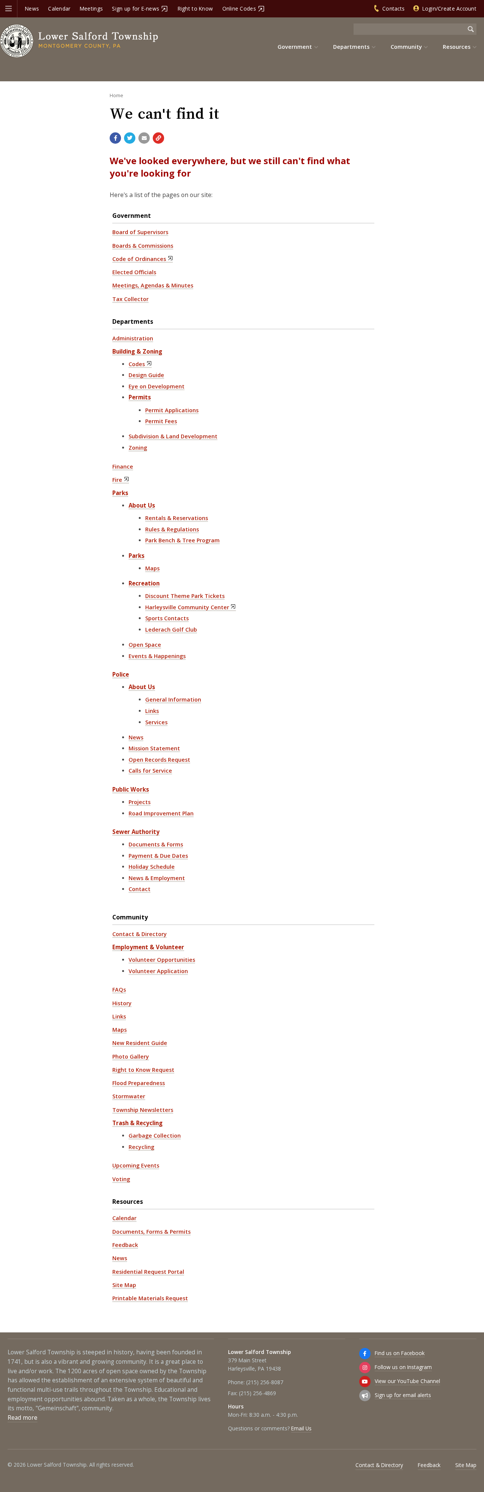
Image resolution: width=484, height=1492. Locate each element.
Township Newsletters (142, 1109)
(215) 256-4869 (257, 1393)
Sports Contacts (167, 618)
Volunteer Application (158, 971)
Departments (132, 321)
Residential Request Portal (148, 1271)
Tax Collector (130, 299)
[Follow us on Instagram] (365, 1367)
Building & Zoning (137, 351)
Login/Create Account (449, 8)
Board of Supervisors (140, 232)
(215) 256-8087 (264, 1382)
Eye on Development (157, 386)
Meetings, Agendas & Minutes (152, 285)
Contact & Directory (139, 934)
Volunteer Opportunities (162, 959)
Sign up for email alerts (403, 1395)
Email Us (301, 1428)
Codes (137, 364)
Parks (120, 493)
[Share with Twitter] (129, 138)
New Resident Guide (139, 1042)
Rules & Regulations (172, 529)
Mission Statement (154, 748)
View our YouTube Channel (407, 1381)
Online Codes (239, 8)
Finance (122, 466)
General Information (173, 699)
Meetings (91, 8)
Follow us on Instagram (403, 1367)
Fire (117, 479)
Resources (127, 1201)
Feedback (125, 1244)
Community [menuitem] (406, 46)
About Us (142, 505)
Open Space (145, 644)
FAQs (119, 989)
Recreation (144, 583)
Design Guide (146, 375)
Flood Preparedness (138, 1083)
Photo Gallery (130, 1056)
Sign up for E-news (135, 8)
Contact (139, 889)
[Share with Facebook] (115, 138)
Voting (121, 1179)
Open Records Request (159, 759)
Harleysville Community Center (187, 607)
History (122, 1003)
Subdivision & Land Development (173, 436)
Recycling (141, 1146)
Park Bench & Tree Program (182, 540)
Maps (152, 568)
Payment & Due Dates (158, 855)
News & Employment (157, 878)
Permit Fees (161, 421)
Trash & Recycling (137, 1123)
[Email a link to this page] (144, 138)
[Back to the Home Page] (79, 40)
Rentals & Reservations (176, 518)
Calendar (59, 8)
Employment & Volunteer (148, 947)
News (32, 8)
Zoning (138, 447)
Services (156, 722)
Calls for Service (150, 770)
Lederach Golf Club (171, 629)
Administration (132, 338)
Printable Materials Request (150, 1298)
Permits (140, 397)
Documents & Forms (156, 844)
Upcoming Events (135, 1165)
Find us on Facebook (400, 1353)
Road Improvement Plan (161, 813)
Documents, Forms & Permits (151, 1231)
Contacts (393, 8)
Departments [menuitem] (351, 46)
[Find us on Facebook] (365, 1353)
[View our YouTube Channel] (365, 1381)
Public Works (130, 789)
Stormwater (128, 1096)
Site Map (124, 1285)
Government (131, 215)
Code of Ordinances (139, 258)
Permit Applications (172, 410)
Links (152, 710)
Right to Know (195, 8)
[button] (8, 9)
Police (120, 674)
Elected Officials (134, 272)
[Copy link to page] (158, 138)
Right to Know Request (143, 1069)
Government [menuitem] (295, 46)
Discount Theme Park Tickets (185, 595)
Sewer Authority (136, 831)
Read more (22, 1418)
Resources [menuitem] (456, 46)
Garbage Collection (155, 1135)
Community (130, 917)
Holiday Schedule (152, 866)
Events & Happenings (157, 656)
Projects (139, 802)
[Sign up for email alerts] (365, 1395)
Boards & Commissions (142, 245)
